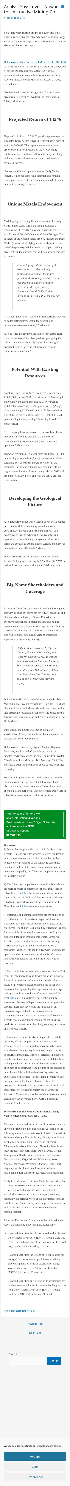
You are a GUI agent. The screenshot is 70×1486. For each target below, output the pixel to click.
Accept (35, 1456)
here (26, 893)
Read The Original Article (19, 1311)
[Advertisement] (35, 1417)
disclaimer (15, 998)
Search (13, 1354)
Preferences (35, 1477)
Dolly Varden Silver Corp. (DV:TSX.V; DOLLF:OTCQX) (35, 62)
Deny (35, 1466)
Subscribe (49, 822)
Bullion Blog (12, 17)
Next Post (35, 1332)
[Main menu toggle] (62, 6)
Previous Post (35, 1323)
